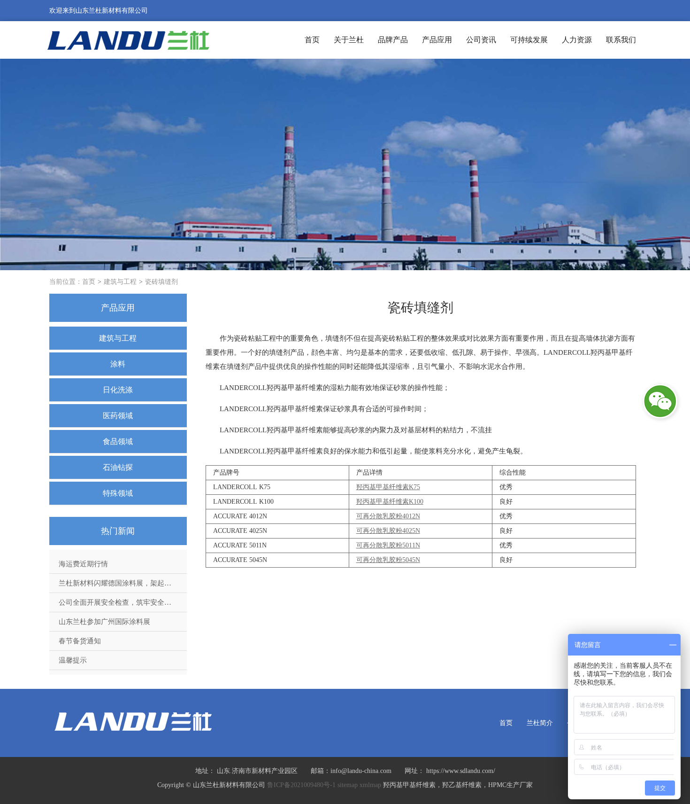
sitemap (347, 784)
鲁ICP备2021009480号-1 (301, 784)
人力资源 (577, 40)
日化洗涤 (118, 390)
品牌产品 (393, 40)
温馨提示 (73, 660)
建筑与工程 (120, 281)
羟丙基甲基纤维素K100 (389, 501)
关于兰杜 (349, 40)
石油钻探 (118, 467)
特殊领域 (118, 493)
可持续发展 (529, 40)
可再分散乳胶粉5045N (388, 559)
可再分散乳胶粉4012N (388, 516)
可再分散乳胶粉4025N (388, 530)
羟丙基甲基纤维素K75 (388, 487)
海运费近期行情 (83, 564)
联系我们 (621, 40)
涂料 (117, 364)
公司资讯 (481, 40)
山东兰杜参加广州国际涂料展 (104, 621)
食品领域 (118, 441)
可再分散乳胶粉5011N (388, 545)
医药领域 (118, 416)
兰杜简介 (540, 722)
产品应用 (437, 40)
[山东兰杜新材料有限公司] (128, 39)
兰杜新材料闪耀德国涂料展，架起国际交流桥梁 (123, 583)
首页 (312, 40)
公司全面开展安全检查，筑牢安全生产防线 (123, 602)
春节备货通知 (80, 641)
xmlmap (370, 784)
